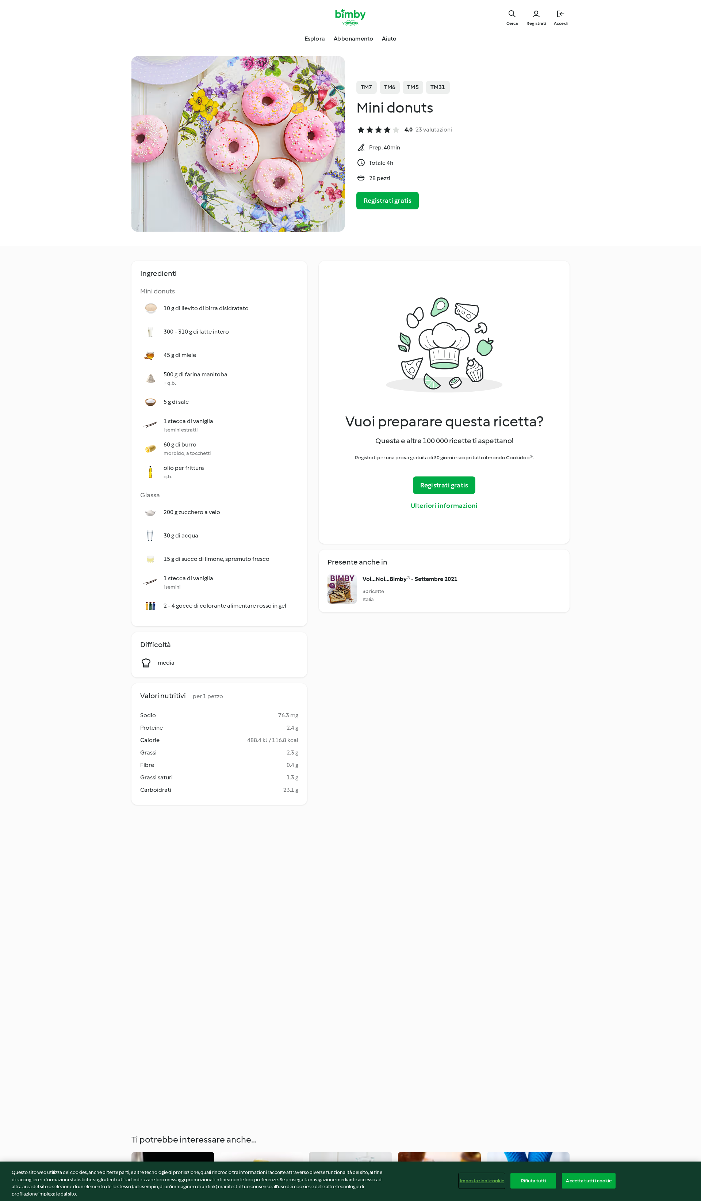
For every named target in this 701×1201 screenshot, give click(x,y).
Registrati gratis (387, 201)
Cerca (512, 23)
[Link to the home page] (351, 17)
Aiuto (389, 38)
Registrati (536, 23)
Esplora (314, 38)
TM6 (390, 87)
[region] (350, 1181)
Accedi (561, 23)
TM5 (413, 87)
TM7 (366, 87)
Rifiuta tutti (533, 1180)
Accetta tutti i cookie (589, 1180)
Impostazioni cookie (482, 1180)
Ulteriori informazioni (444, 506)
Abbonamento (353, 38)
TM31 (437, 87)
